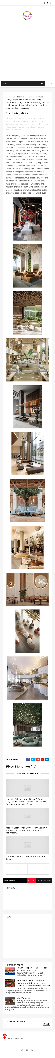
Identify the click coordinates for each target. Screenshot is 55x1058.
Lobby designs (23, 102)
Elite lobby (33, 97)
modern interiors (13, 130)
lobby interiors (32, 105)
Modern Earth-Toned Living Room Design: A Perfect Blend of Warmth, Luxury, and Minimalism (26, 830)
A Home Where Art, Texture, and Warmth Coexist (25, 857)
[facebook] (47, 3)
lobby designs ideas (39, 102)
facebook (47, 880)
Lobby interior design (15, 105)
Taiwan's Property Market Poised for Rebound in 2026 (32, 969)
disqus (39, 880)
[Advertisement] (27, 49)
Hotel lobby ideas (27, 100)
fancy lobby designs (20, 121)
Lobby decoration (14, 124)
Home (8, 97)
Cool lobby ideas (20, 97)
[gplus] (51, 3)
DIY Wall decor (23, 998)
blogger (31, 880)
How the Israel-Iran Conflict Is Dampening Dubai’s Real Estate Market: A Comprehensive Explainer (33, 983)
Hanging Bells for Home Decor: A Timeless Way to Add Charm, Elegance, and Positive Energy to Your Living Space (26, 801)
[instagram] (44, 3)
